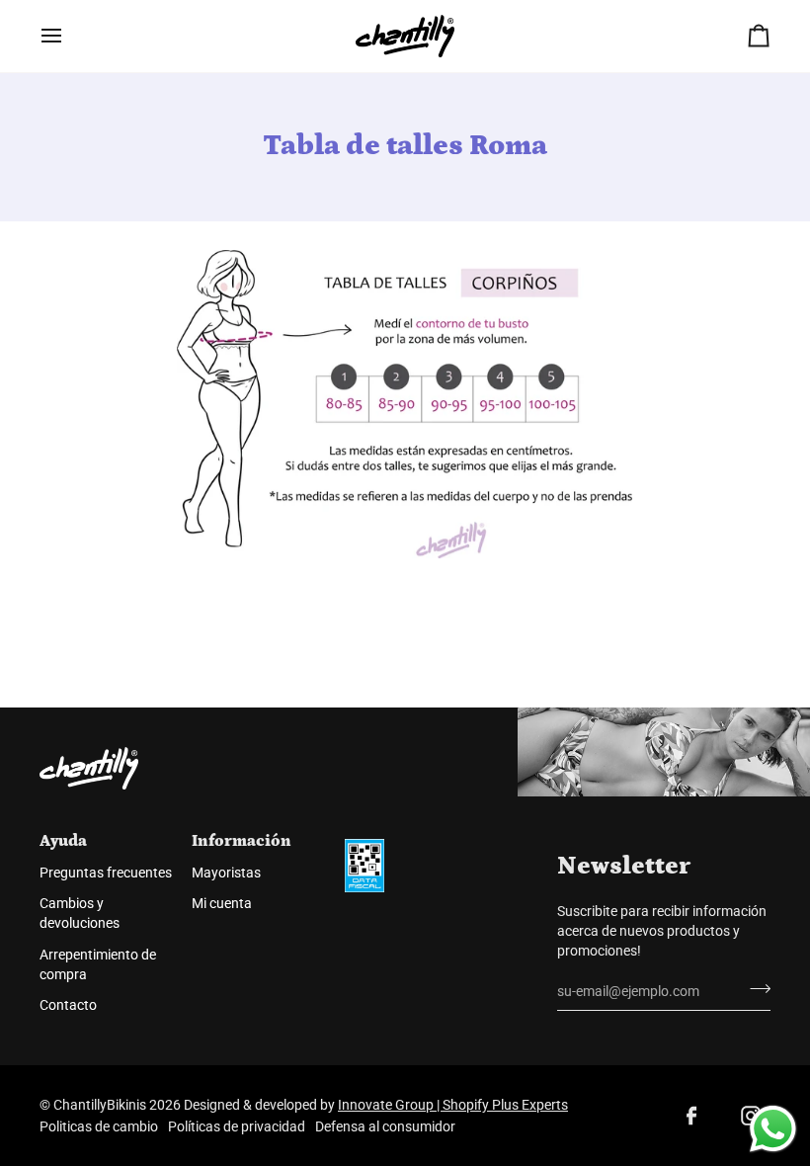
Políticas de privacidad (236, 1126)
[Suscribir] (754, 989)
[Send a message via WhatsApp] (773, 1129)
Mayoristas (226, 872)
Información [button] (241, 841)
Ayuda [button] (63, 841)
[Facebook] (691, 1115)
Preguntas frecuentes (106, 872)
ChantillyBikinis (99, 1105)
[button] (411, 834)
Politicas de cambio (99, 1126)
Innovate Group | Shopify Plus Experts (453, 1105)
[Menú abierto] (69, 36)
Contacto (68, 1005)
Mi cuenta (222, 903)
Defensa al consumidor (385, 1126)
